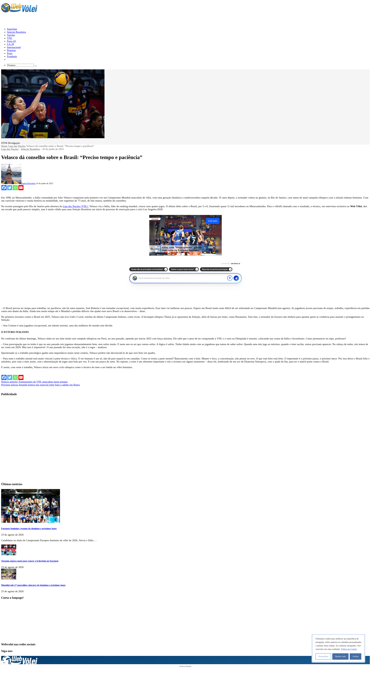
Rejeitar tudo (340, 656)
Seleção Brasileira (30, 149)
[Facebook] (4, 187)
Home (4, 146)
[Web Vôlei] (19, 11)
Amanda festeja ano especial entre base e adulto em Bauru (40, 384)
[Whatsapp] (15, 187)
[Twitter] (9, 187)
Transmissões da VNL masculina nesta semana (34, 381)
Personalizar (323, 656)
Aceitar (356, 656)
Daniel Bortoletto (28, 183)
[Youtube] (20, 187)
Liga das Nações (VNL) (75, 206)
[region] (338, 648)
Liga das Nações (17, 146)
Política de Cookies (349, 649)
